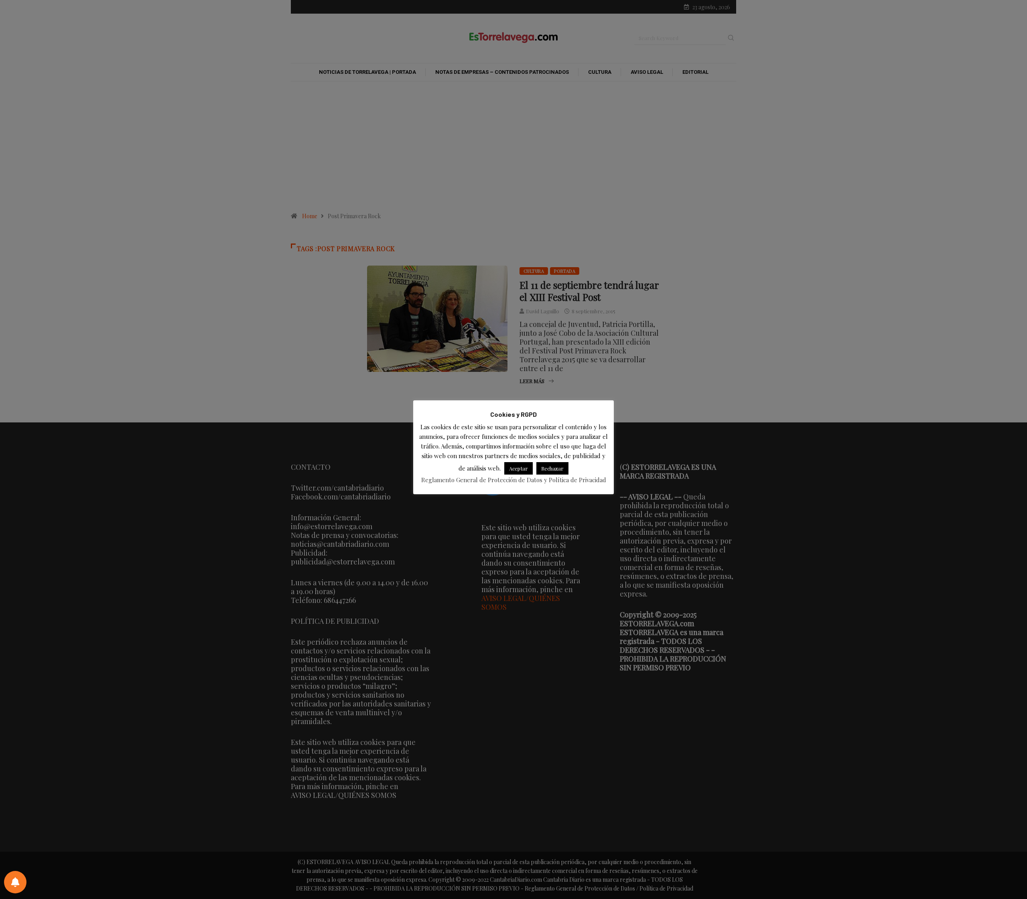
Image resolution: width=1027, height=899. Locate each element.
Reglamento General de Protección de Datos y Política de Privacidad (513, 480)
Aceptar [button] (518, 468)
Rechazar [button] (552, 468)
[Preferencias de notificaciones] (15, 882)
